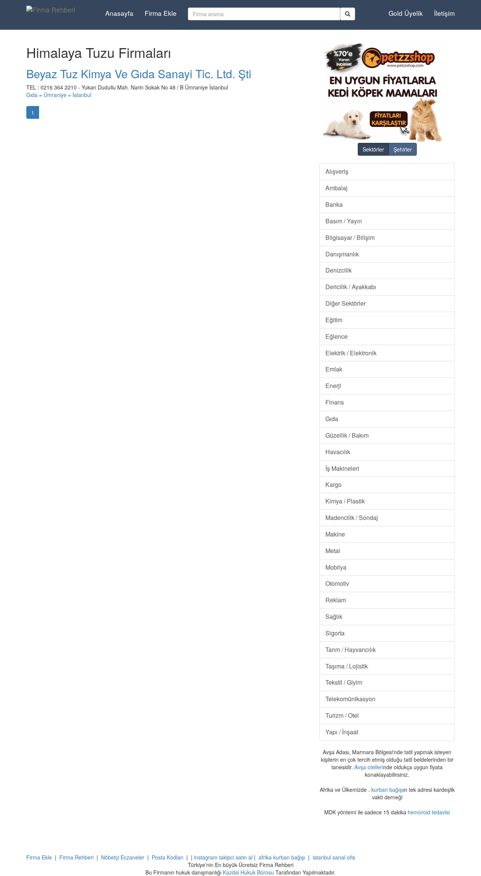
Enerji (333, 385)
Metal (332, 550)
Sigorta (335, 633)
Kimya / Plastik (345, 501)
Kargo (333, 484)
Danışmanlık (342, 254)
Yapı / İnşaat (341, 731)
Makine (335, 534)
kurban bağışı (387, 789)
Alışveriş (336, 171)
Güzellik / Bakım (347, 435)
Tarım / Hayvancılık (350, 649)
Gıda (32, 95)
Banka (334, 204)
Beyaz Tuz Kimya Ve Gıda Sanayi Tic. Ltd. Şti (138, 73)
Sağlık (333, 616)
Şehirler (402, 149)
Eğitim (333, 319)
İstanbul (82, 95)
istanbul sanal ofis (334, 857)
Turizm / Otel (342, 715)
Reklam (335, 600)
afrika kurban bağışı (282, 857)
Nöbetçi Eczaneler (122, 857)
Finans (334, 402)
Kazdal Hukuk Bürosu (248, 872)
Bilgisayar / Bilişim (350, 237)
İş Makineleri (342, 468)
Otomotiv (337, 583)
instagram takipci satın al (223, 857)
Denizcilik (338, 270)
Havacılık (337, 451)
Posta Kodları (167, 857)
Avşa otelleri (368, 767)
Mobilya (335, 567)
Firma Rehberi (76, 857)
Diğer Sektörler (345, 303)
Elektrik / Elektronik (351, 353)
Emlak (333, 369)
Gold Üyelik (406, 13)
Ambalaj (336, 187)
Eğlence (336, 336)
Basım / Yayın (343, 221)
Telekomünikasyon (350, 698)
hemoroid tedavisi (429, 812)
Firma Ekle (161, 13)
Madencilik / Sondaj (351, 517)
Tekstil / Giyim (343, 682)
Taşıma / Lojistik (346, 666)
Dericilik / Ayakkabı (350, 286)
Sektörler (373, 149)
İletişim (444, 13)
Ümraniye (55, 95)
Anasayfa (119, 13)
